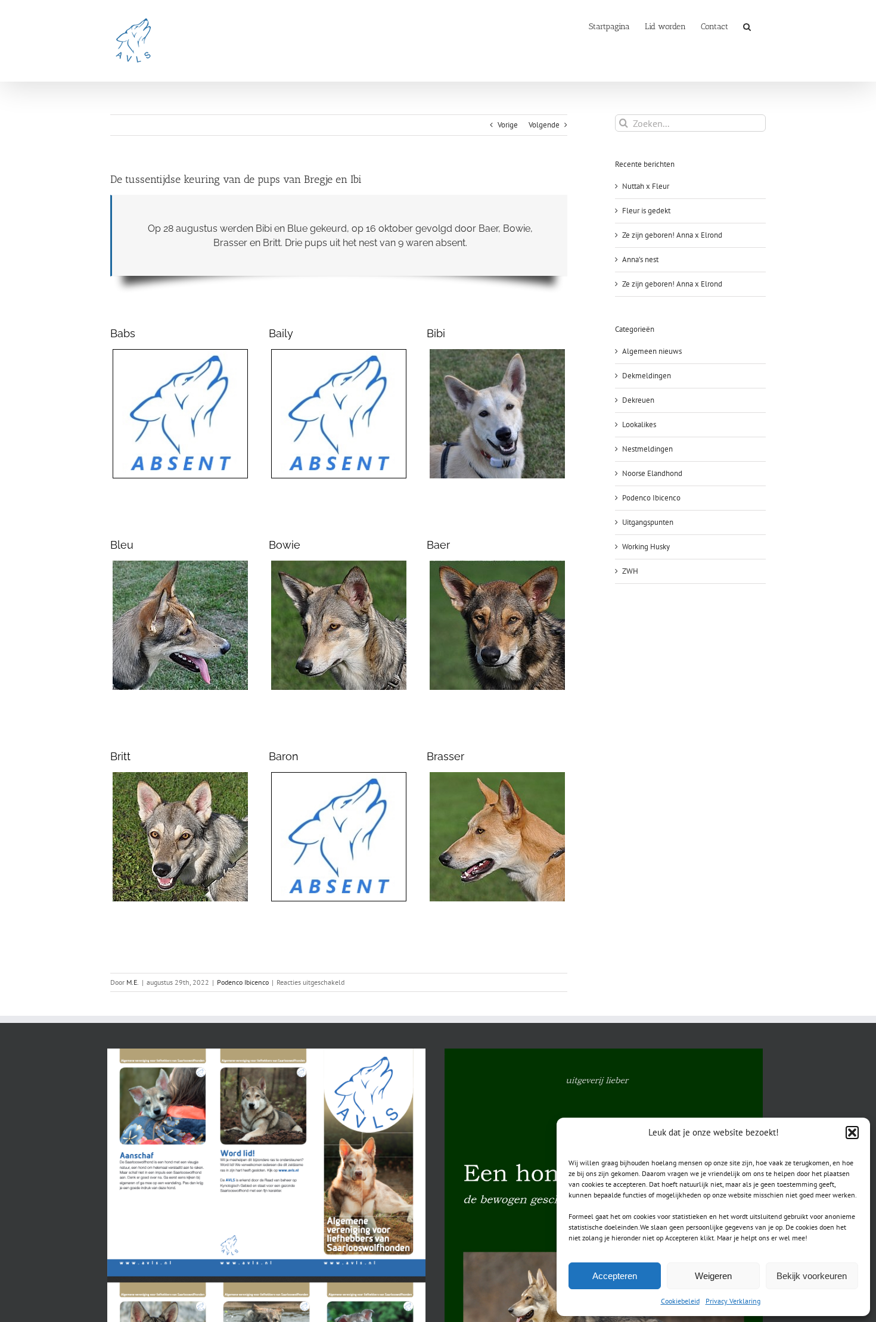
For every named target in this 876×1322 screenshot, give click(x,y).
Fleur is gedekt (646, 211)
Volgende (544, 125)
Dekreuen (638, 400)
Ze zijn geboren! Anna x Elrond (672, 235)
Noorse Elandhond (652, 473)
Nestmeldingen (647, 449)
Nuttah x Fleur (645, 186)
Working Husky (646, 547)
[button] (852, 1133)
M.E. (132, 982)
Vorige (508, 125)
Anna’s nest (640, 259)
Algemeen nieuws (652, 351)
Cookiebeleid (680, 1300)
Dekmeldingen (646, 376)
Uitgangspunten (647, 522)
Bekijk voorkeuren (811, 1276)
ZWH (630, 571)
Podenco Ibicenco (243, 982)
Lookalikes (639, 424)
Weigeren (713, 1276)
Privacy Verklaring (733, 1300)
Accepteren (614, 1276)
